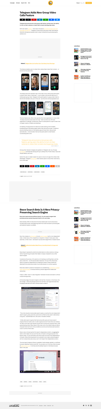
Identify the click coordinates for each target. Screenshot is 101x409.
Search (45, 381)
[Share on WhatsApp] (42, 166)
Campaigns (41, 405)
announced (33, 158)
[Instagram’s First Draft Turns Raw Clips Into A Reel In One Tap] (76, 57)
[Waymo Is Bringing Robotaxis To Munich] (76, 64)
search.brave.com (25, 346)
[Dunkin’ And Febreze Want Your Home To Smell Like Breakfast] (76, 77)
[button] (82, 3)
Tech (52, 405)
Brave (21, 381)
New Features (35, 381)
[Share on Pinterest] (32, 166)
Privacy (40, 381)
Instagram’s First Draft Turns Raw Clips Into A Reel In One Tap (86, 57)
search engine (43, 236)
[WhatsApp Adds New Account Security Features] (76, 70)
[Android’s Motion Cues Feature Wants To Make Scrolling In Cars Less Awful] (76, 50)
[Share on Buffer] (22, 166)
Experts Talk (49, 405)
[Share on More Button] (57, 166)
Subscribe (89, 2)
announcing (33, 236)
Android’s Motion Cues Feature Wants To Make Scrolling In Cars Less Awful (86, 50)
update (30, 28)
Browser (25, 381)
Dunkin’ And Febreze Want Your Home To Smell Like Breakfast (85, 77)
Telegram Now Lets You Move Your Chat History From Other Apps (40, 63)
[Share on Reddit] (52, 166)
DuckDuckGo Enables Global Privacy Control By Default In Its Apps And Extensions (39, 246)
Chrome (30, 381)
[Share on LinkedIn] (37, 166)
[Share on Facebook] (47, 166)
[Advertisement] (40, 48)
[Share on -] (22, 20)
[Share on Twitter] (27, 166)
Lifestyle (45, 405)
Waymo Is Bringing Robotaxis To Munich (86, 64)
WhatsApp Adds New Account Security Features (86, 70)
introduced (22, 151)
